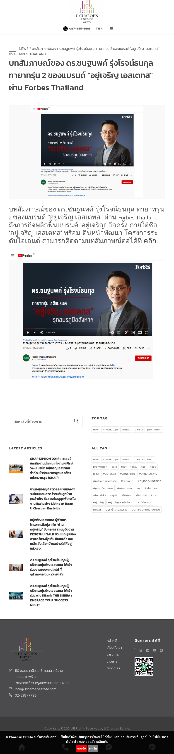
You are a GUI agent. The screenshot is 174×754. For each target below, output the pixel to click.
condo (126, 429)
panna (139, 429)
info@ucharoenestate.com (35, 689)
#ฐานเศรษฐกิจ (148, 474)
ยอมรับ (81, 749)
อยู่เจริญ (98, 502)
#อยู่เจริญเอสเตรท (149, 481)
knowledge (110, 429)
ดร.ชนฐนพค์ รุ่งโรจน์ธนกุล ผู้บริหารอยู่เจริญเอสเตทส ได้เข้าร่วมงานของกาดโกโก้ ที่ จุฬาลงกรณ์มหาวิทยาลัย (51, 567)
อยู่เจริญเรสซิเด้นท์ (120, 502)
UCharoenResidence (146, 509)
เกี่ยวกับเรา (114, 647)
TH (98, 28)
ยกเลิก (93, 749)
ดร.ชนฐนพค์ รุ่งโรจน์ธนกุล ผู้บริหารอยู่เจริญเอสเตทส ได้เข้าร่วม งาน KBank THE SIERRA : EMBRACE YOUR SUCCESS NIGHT (51, 595)
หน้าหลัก (112, 640)
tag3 (96, 474)
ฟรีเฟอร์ (127, 495)
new (96, 429)
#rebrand (127, 481)
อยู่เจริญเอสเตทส (117, 509)
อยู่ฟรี (114, 495)
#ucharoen (127, 474)
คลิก (150, 240)
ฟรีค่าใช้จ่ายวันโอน (147, 495)
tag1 (143, 466)
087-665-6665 (79, 28)
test (123, 466)
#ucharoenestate (105, 481)
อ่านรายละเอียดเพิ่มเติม (92, 741)
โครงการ (113, 654)
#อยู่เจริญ (109, 474)
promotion (154, 429)
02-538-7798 (26, 695)
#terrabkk (99, 495)
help (150, 459)
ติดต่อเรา (113, 668)
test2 (133, 466)
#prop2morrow (103, 488)
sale (114, 466)
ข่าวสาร (112, 661)
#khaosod (152, 488)
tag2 (153, 466)
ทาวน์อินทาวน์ (144, 502)
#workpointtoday (128, 488)
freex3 (97, 509)
